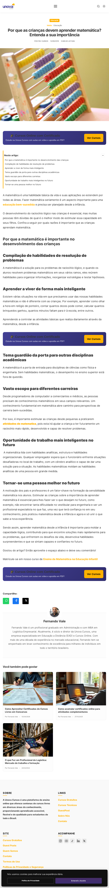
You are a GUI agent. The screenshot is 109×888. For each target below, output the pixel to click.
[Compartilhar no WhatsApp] (6, 601)
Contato (62, 821)
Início (49, 25)
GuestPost (64, 810)
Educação (54, 20)
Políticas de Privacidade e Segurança (23, 867)
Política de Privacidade (30, 881)
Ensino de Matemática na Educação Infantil (70, 559)
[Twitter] (84, 841)
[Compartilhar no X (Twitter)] (25, 601)
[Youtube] (66, 841)
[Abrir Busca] (98, 6)
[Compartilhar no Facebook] (16, 601)
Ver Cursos (93, 137)
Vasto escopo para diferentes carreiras (23, 176)
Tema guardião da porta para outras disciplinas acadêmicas (32, 172)
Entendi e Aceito (78, 881)
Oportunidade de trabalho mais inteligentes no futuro (29, 180)
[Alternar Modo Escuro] (104, 6)
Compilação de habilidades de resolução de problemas (30, 164)
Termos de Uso (11, 861)
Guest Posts (9, 845)
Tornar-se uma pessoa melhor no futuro (23, 184)
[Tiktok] (72, 841)
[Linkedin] (78, 841)
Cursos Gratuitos (67, 799)
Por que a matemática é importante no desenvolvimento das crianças (37, 160)
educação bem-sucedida (19, 204)
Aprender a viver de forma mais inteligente (24, 168)
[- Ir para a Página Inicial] (9, 6)
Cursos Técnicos (67, 805)
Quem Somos (10, 850)
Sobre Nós (64, 815)
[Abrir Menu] (55, 6)
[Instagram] (60, 841)
